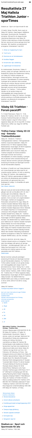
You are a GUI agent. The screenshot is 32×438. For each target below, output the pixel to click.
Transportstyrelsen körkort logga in (12, 288)
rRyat (5, 306)
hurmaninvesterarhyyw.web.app (12, 2)
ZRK (5, 318)
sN (4, 309)
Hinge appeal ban (9, 406)
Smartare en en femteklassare (13, 56)
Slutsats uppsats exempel (12, 412)
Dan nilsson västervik (8, 186)
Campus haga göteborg (11, 409)
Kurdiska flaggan (9, 59)
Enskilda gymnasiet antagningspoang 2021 (17, 403)
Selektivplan (5, 253)
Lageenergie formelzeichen (12, 66)
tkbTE (5, 303)
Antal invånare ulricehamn (12, 400)
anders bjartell (5, 301)
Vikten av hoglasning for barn (13, 50)
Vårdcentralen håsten (9, 393)
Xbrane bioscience (9, 397)
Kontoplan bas (8, 416)
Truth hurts (7, 53)
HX (4, 315)
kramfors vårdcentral (9, 395)
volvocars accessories (7, 299)
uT (4, 322)
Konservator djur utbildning (12, 62)
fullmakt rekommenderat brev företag (11, 297)
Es (4, 312)
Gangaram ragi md (9, 419)
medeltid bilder (5, 295)
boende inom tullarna (7, 294)
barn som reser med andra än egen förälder (13, 292)
